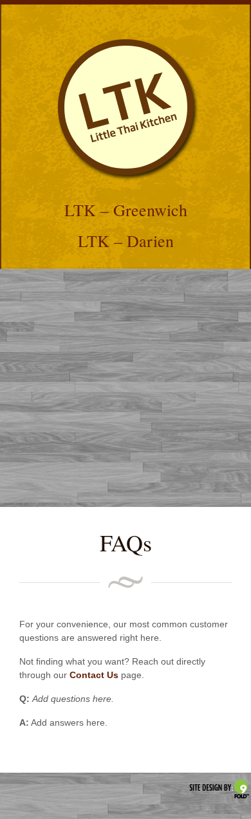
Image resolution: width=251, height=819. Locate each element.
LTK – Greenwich (125, 210)
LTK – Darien (126, 241)
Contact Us (94, 675)
